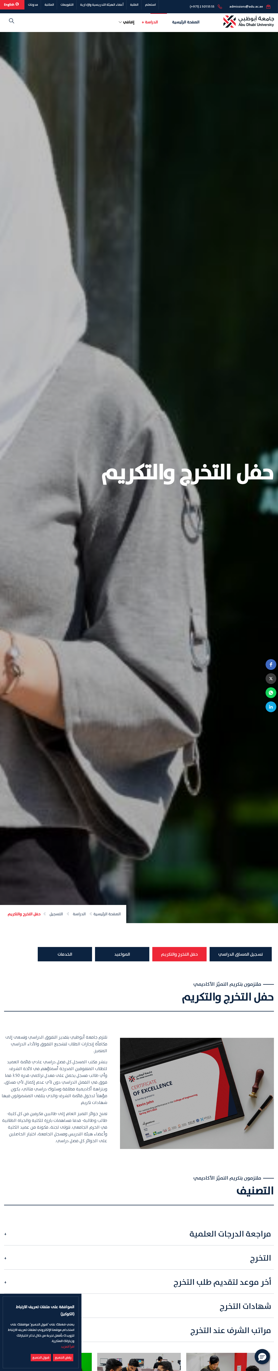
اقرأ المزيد (67, 1346)
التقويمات (67, 4)
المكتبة (49, 4)
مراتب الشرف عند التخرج (230, 1330)
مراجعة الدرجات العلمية (230, 1234)
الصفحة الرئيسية (186, 22)
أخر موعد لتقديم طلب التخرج (222, 1282)
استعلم (150, 4)
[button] (271, 664)
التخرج (260, 1258)
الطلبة (134, 4)
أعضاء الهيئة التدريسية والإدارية (102, 4)
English (9, 4)
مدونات (33, 4)
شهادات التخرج (245, 1306)
